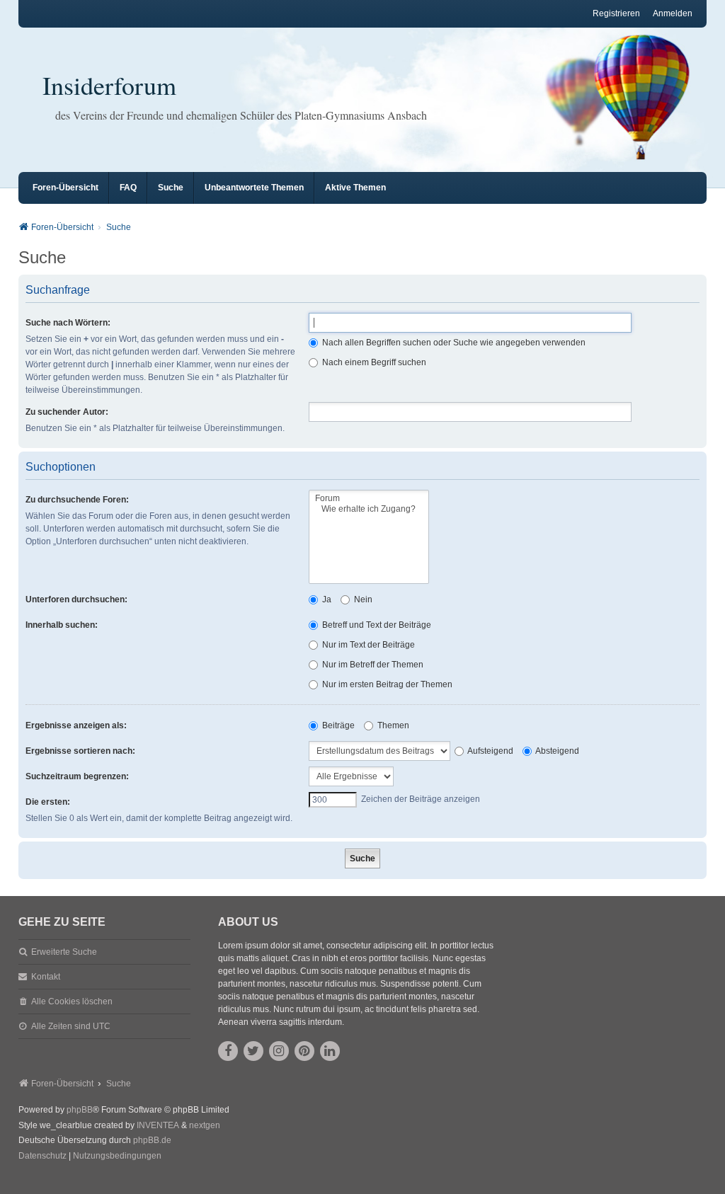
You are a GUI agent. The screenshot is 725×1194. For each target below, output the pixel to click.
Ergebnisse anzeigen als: (76, 725)
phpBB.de (152, 1140)
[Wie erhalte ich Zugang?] (369, 509)
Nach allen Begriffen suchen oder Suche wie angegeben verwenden (453, 343)
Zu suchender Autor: (66, 412)
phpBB (80, 1110)
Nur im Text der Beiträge (367, 645)
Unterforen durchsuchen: (76, 599)
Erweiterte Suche (64, 952)
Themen (392, 725)
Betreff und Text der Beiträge (375, 625)
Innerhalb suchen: (61, 625)
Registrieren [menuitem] (616, 13)
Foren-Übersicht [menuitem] (65, 188)
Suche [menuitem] (170, 188)
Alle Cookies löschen (72, 1001)
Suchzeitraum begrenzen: (77, 776)
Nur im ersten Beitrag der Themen (386, 684)
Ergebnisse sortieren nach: (80, 751)
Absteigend (556, 751)
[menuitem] (42, 1156)
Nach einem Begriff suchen (373, 362)
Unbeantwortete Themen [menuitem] (254, 188)
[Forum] (369, 498)
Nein (362, 599)
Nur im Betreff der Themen (371, 665)
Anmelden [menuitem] (672, 13)
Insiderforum (109, 85)
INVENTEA (158, 1125)
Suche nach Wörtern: (67, 323)
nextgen (204, 1125)
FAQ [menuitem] (128, 188)
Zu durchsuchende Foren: (77, 500)
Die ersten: (47, 802)
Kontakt (45, 977)
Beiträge (337, 725)
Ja (325, 599)
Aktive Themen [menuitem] (355, 188)
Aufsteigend (489, 751)
